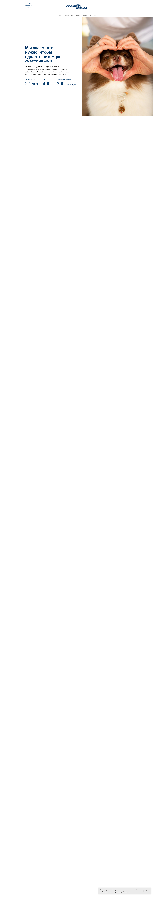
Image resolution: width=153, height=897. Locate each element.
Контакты (93, 15)
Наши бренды (68, 15)
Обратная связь (81, 15)
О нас (59, 15)
